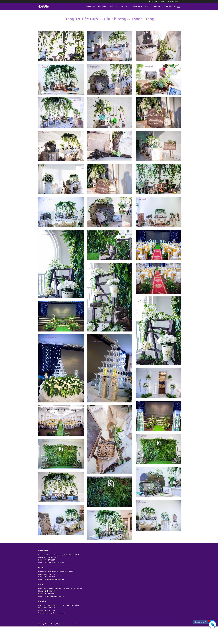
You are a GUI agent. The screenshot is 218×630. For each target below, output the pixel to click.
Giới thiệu (102, 6)
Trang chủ (90, 6)
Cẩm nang (168, 6)
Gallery (124, 6)
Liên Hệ (148, 6)
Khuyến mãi (137, 6)
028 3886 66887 (173, 1)
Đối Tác (157, 6)
